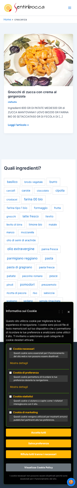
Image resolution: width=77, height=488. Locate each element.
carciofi (10, 190)
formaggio (40, 208)
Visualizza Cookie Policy (38, 467)
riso (35, 293)
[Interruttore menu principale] (69, 8)
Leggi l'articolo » (18, 125)
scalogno (11, 300)
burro (53, 182)
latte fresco (31, 216)
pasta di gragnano (19, 267)
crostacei (11, 199)
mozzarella (27, 232)
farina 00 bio (33, 199)
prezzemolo (49, 284)
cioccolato (43, 190)
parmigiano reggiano (22, 258)
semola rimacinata (49, 300)
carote (26, 190)
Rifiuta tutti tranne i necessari (38, 454)
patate (11, 276)
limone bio (35, 224)
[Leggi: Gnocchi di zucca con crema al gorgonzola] (38, 59)
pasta (49, 258)
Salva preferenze (38, 443)
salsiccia (49, 293)
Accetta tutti (38, 432)
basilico (12, 182)
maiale (53, 224)
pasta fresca (46, 267)
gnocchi (11, 216)
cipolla (60, 190)
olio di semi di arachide (21, 240)
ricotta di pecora (16, 293)
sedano (28, 301)
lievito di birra (14, 224)
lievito (49, 216)
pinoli (10, 284)
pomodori (27, 284)
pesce (53, 276)
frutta (57, 208)
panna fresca (50, 249)
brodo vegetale (33, 182)
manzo (10, 232)
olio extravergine (20, 249)
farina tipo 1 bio (17, 208)
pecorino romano (32, 275)
